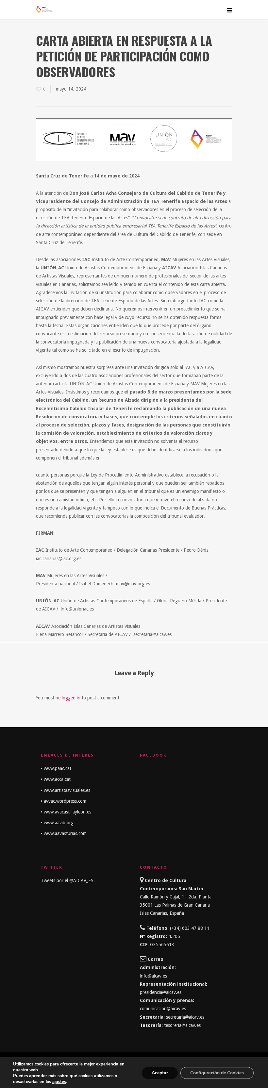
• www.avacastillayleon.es (66, 811)
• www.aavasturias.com (64, 833)
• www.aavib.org (57, 822)
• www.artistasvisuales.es (65, 790)
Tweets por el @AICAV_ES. (68, 880)
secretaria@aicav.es (186, 1017)
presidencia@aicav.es (160, 992)
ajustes (59, 1082)
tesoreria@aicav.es (182, 1025)
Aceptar (160, 1073)
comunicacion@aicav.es (163, 1008)
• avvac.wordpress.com (63, 801)
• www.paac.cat (56, 768)
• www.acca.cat (56, 779)
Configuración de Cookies (217, 1073)
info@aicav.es (153, 976)
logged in (71, 697)
